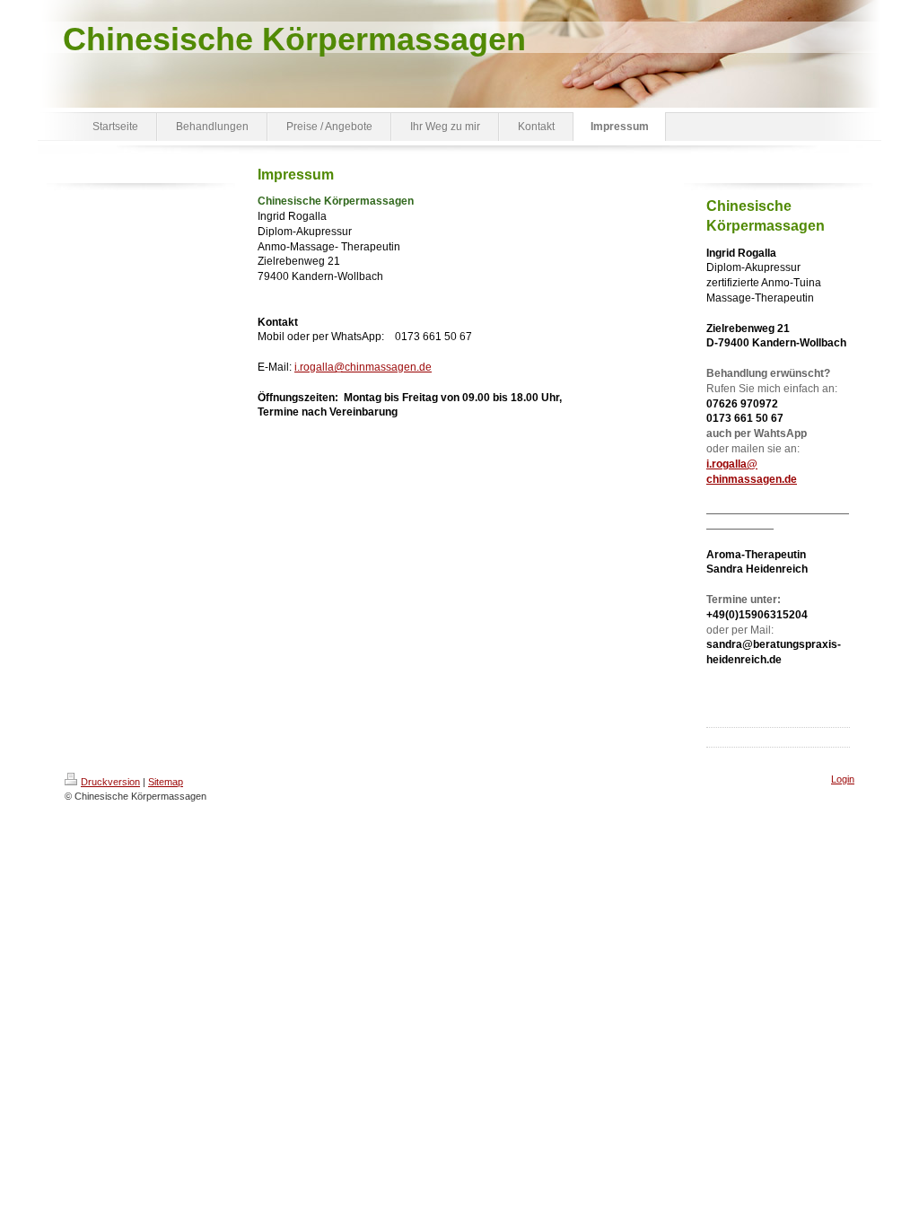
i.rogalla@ (731, 464)
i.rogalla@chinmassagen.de (363, 367)
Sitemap (165, 781)
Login (842, 779)
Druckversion (110, 781)
